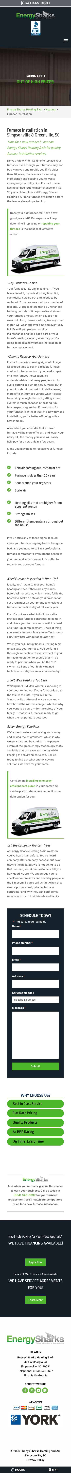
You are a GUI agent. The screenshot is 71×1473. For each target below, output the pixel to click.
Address (18, 976)
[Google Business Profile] (45, 1390)
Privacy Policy (35, 1460)
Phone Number (22, 942)
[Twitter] (32, 1390)
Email (16, 959)
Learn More (35, 1300)
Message (19, 1007)
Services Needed (23, 992)
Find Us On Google (35, 1375)
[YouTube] (38, 1390)
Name (16, 926)
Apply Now (35, 1262)
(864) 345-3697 (25, 1195)
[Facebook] (25, 1390)
